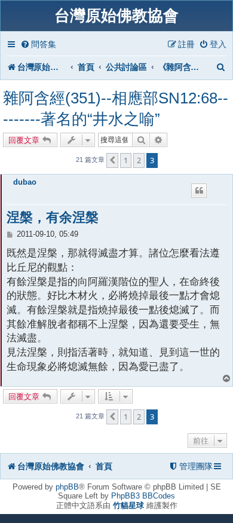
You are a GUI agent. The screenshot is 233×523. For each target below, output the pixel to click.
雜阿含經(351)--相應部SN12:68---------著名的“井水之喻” (115, 108)
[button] (112, 160)
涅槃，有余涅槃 (53, 217)
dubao (24, 182)
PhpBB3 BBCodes (143, 495)
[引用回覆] (199, 190)
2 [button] (139, 160)
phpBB (67, 486)
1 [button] (126, 160)
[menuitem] (38, 44)
